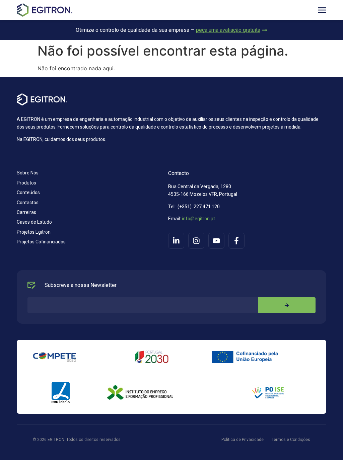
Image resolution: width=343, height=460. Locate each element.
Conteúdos (28, 192)
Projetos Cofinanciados (41, 241)
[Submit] (287, 305)
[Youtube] (216, 241)
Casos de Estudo (34, 222)
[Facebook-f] (236, 241)
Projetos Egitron (34, 232)
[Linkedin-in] (176, 241)
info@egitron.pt (198, 218)
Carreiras (26, 212)
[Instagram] (196, 241)
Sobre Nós (28, 172)
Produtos (26, 182)
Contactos (28, 202)
